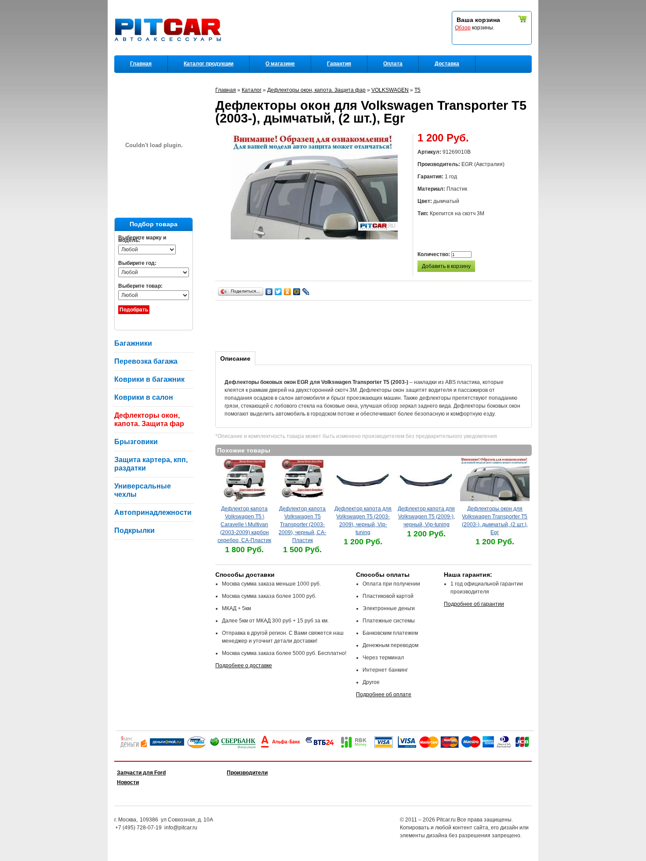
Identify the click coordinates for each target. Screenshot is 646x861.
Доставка (447, 64)
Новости (128, 782)
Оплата (393, 64)
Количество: (434, 254)
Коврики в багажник (149, 379)
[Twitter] (278, 291)
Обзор (463, 28)
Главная (141, 64)
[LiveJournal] (306, 291)
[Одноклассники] (287, 291)
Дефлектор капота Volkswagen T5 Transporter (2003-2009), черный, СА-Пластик (302, 524)
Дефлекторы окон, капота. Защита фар (149, 419)
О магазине (280, 64)
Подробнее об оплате (383, 694)
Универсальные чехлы (142, 490)
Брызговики (136, 441)
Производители (247, 773)
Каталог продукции (208, 64)
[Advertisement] (375, 324)
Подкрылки (134, 530)
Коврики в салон (143, 397)
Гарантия (339, 64)
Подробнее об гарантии (474, 604)
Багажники (133, 343)
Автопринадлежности (153, 512)
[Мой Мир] (296, 291)
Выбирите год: (137, 263)
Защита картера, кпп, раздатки (151, 464)
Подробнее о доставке (243, 665)
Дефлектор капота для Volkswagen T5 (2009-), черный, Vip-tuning (426, 517)
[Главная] (169, 53)
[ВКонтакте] (269, 291)
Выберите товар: (140, 286)
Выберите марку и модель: (142, 239)
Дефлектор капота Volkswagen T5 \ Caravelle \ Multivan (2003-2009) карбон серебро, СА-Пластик (244, 524)
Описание (235, 358)
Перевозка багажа (146, 361)
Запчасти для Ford (141, 773)
